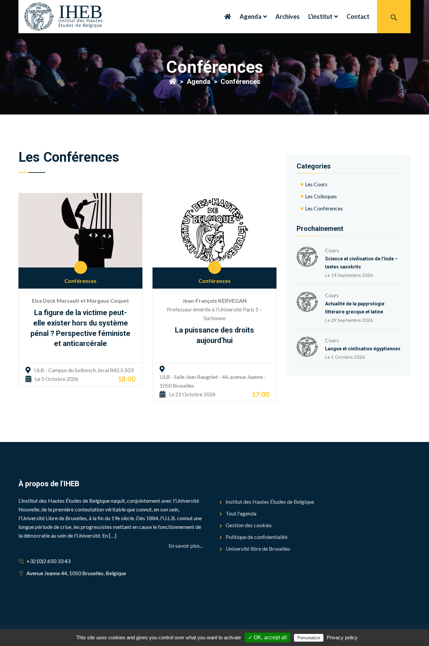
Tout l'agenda (241, 513)
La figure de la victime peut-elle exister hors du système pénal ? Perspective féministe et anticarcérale (80, 328)
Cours (361, 257)
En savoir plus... (186, 545)
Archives (287, 16)
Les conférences (324, 208)
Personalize (308, 637)
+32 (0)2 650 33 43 (48, 561)
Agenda (250, 16)
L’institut (320, 16)
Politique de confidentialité (257, 537)
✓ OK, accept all (267, 637)
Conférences (80, 281)
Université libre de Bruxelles (258, 548)
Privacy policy (342, 637)
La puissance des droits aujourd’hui (214, 335)
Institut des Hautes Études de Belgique (270, 501)
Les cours (316, 184)
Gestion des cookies (249, 525)
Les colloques (321, 196)
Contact (358, 16)
